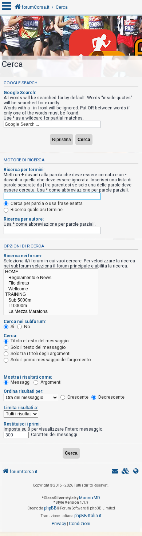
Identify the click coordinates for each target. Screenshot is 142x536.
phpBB (50, 508)
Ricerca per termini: (24, 169)
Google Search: (20, 92)
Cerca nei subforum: (25, 321)
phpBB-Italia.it (88, 515)
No (26, 326)
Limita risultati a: (21, 407)
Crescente (77, 397)
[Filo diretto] (51, 283)
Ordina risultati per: (23, 391)
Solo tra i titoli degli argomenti (40, 353)
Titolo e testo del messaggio (38, 340)
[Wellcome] (51, 289)
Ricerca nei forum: (23, 255)
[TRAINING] (51, 295)
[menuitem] (126, 472)
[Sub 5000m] (51, 300)
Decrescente (111, 397)
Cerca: (10, 335)
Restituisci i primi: (22, 424)
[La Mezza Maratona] (51, 312)
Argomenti (50, 382)
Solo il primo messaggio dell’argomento (50, 359)
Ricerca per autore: (24, 219)
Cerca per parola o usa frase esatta (46, 203)
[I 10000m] (51, 306)
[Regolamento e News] (51, 278)
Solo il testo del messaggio (37, 347)
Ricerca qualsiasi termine (36, 209)
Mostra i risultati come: (28, 377)
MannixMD (89, 497)
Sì (11, 326)
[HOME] (51, 272)
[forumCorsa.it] (71, 37)
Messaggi (20, 382)
